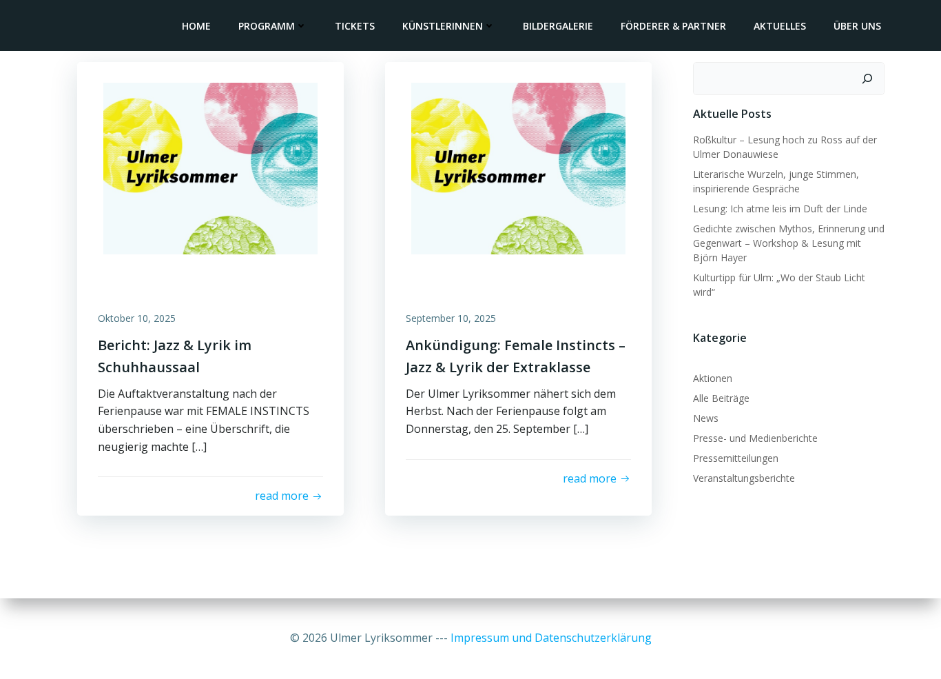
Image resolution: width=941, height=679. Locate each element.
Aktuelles (780, 25)
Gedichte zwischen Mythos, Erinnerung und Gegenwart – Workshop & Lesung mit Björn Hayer (789, 243)
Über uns (857, 25)
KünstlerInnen (442, 25)
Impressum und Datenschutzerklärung (551, 637)
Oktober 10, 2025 (137, 318)
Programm (266, 25)
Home (196, 25)
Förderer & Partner (673, 25)
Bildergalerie (558, 25)
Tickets (355, 25)
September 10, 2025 (451, 318)
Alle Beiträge (721, 398)
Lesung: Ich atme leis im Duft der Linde (780, 208)
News (705, 418)
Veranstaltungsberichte (744, 478)
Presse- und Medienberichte (755, 438)
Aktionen (712, 378)
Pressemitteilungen (735, 458)
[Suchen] (867, 78)
